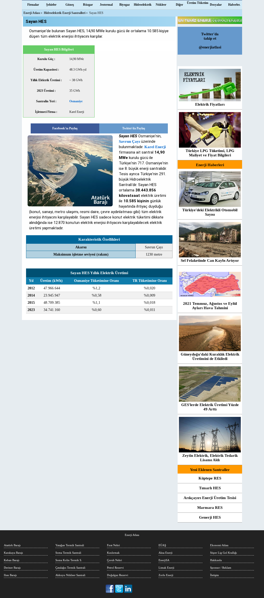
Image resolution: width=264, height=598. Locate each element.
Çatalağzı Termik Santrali (70, 567)
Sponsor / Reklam (220, 567)
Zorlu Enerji (166, 575)
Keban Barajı (11, 560)
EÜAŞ (162, 545)
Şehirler (51, 4)
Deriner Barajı (12, 567)
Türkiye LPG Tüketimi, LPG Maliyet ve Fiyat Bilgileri (210, 153)
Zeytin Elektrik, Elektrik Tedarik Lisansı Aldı (210, 457)
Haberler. (234, 4)
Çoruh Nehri (114, 560)
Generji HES (210, 517)
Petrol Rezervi (115, 567)
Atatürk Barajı (12, 545)
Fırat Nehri (113, 545)
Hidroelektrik (143, 4)
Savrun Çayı (129, 141)
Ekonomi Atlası (219, 545)
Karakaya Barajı (13, 552)
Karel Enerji (155, 147)
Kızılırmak (113, 552)
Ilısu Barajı (10, 575)
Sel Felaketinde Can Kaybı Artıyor (210, 260)
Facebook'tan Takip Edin (110, 589)
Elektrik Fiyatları (210, 104)
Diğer (179, 4)
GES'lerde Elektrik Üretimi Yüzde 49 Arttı (210, 407)
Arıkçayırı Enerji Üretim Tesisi (210, 498)
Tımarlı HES (210, 488)
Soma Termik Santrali (68, 552)
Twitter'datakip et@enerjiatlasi (210, 40)
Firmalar (33, 4)
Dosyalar (216, 4)
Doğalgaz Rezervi (117, 575)
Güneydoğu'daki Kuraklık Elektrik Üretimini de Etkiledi (210, 356)
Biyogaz (124, 4)
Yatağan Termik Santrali (69, 545)
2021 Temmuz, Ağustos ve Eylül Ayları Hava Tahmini (210, 305)
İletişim (214, 575)
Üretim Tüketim (197, 3)
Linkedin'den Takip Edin (128, 589)
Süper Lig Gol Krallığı (223, 552)
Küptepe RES (210, 478)
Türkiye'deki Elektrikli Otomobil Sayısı (209, 212)
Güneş (69, 4)
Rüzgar (88, 4)
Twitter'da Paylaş (133, 128)
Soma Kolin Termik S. (68, 560)
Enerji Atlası (132, 534)
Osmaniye (75, 101)
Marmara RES (209, 508)
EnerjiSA (164, 560)
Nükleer (161, 4)
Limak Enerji (166, 567)
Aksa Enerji (165, 552)
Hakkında (216, 560)
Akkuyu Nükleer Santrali (70, 575)
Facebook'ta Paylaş (65, 128)
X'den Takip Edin (119, 589)
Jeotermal (106, 4)
